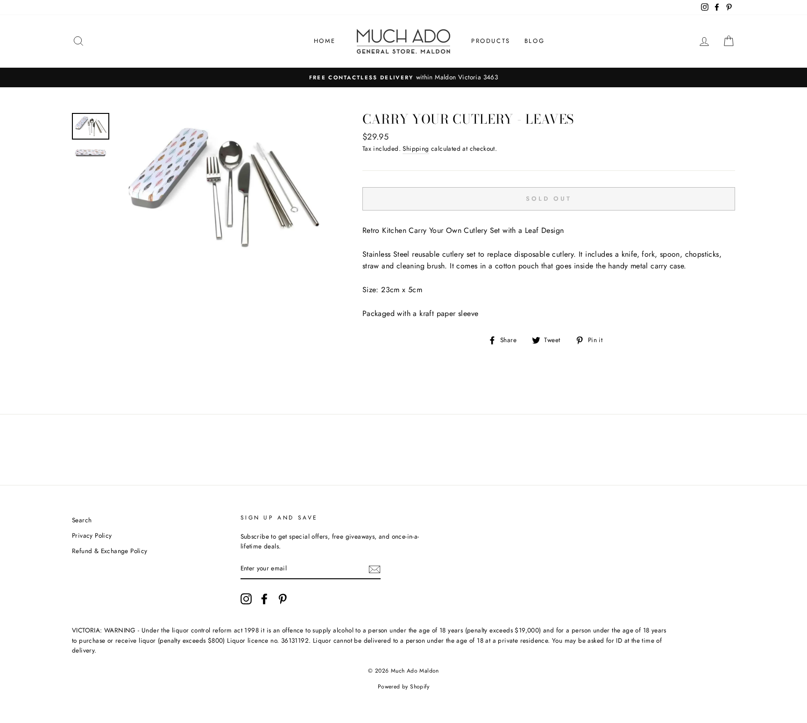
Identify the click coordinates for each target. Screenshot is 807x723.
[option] (403, 77)
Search (82, 520)
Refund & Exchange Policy (110, 550)
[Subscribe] (374, 569)
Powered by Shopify (403, 686)
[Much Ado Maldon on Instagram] (246, 598)
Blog (534, 40)
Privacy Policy (92, 535)
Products (490, 40)
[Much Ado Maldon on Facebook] (264, 598)
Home (325, 40)
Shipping (416, 148)
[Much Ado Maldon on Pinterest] (282, 598)
